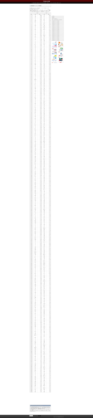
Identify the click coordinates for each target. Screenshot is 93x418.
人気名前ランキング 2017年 (55, 30)
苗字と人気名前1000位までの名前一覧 (57, 19)
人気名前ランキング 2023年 (55, 23)
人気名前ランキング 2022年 (55, 24)
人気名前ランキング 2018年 (55, 29)
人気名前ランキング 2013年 (55, 35)
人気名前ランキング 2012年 (55, 36)
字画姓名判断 (46, 1)
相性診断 (53, 17)
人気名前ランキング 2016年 (55, 31)
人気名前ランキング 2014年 (55, 34)
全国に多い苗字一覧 (54, 18)
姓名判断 (53, 16)
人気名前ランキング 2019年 (55, 28)
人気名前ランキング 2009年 (55, 40)
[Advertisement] (40, 399)
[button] (31, 415)
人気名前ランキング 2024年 (55, 22)
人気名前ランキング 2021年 (55, 25)
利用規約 (31, 415)
